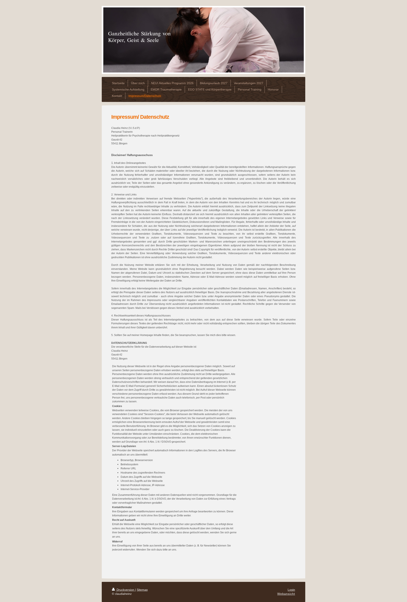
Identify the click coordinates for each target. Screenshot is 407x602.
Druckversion (125, 589)
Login (291, 589)
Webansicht (286, 593)
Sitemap (142, 589)
